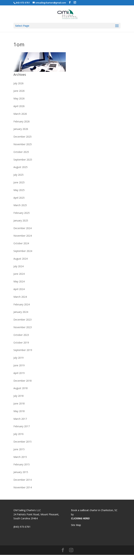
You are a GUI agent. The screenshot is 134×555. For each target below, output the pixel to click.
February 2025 (21, 212)
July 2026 (18, 83)
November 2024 (22, 235)
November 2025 (22, 144)
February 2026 (21, 121)
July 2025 (18, 174)
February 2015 (21, 464)
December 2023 (22, 319)
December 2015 (22, 441)
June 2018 (19, 403)
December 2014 (22, 479)
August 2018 (20, 388)
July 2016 (18, 434)
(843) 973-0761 (22, 526)
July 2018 (18, 395)
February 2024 (21, 304)
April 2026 (19, 106)
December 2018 (22, 380)
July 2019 (18, 357)
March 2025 (20, 205)
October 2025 (21, 152)
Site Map (76, 525)
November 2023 (22, 327)
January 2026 (20, 129)
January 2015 (20, 472)
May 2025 (19, 190)
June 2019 (19, 365)
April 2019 (19, 373)
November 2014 (22, 487)
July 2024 (18, 266)
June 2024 (19, 273)
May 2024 (19, 281)
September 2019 (22, 350)
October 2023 (21, 335)
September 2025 (22, 159)
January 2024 (20, 312)
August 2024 (20, 258)
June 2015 (19, 449)
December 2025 (22, 136)
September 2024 (22, 251)
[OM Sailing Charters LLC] (67, 13)
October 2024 (21, 243)
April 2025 (19, 197)
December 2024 (22, 228)
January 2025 (20, 220)
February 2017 (21, 426)
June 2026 (19, 90)
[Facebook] (70, 2)
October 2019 (21, 342)
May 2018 (19, 411)
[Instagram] (75, 2)
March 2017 (20, 418)
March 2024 (20, 296)
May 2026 (19, 98)
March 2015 (20, 457)
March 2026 (20, 113)
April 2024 (19, 289)
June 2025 (19, 182)
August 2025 (20, 167)
